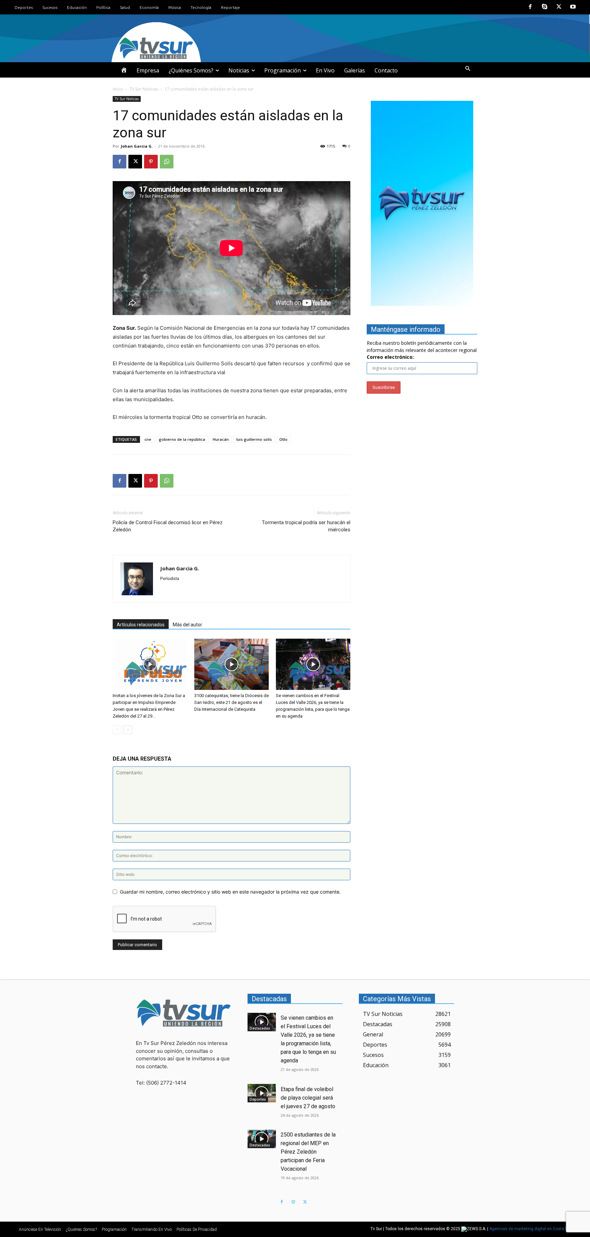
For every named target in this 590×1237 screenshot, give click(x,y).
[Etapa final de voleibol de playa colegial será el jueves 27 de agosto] (262, 1093)
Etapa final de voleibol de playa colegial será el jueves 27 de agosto (308, 1098)
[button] (467, 68)
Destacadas (260, 1028)
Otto (283, 439)
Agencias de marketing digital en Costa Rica (531, 1229)
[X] (559, 7)
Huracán (221, 439)
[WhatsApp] (166, 161)
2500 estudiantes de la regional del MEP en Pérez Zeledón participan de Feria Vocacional (308, 1151)
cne (147, 439)
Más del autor (187, 624)
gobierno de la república (182, 439)
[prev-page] (117, 729)
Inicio (118, 89)
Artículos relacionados (141, 624)
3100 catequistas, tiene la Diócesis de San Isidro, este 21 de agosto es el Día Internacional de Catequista (231, 702)
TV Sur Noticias (143, 89)
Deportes (258, 1099)
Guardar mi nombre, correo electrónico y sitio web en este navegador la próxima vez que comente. (230, 892)
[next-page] (128, 729)
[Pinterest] (151, 161)
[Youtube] (573, 7)
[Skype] (544, 7)
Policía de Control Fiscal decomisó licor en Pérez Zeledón (168, 526)
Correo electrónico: (390, 357)
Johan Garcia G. (137, 146)
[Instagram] (293, 1202)
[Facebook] (530, 7)
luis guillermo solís (254, 439)
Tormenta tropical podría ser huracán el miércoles (306, 526)
